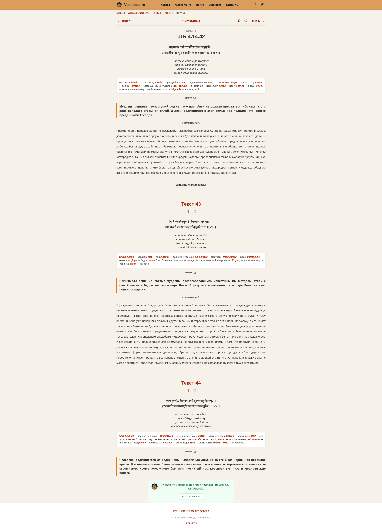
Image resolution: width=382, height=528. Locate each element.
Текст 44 (191, 383)
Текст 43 (191, 204)
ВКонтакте (179, 510)
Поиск (200, 4)
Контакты (232, 4)
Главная (165, 4)
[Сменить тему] (256, 5)
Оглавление (191, 21)
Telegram (191, 510)
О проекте (215, 4)
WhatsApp (203, 510)
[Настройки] (263, 5)
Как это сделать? (191, 496)
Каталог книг (183, 4)
